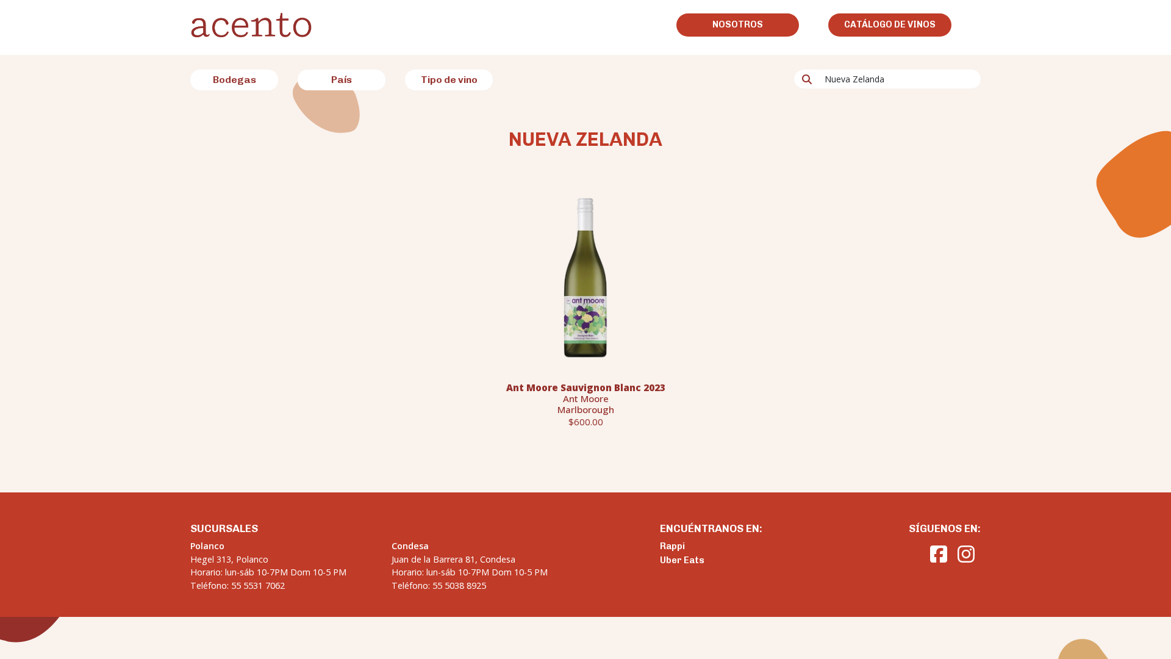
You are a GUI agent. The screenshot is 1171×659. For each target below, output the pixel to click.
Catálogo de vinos (890, 24)
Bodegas (234, 79)
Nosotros (737, 24)
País (341, 79)
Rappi (672, 546)
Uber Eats (682, 560)
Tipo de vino (449, 79)
